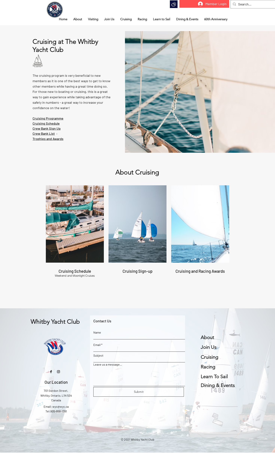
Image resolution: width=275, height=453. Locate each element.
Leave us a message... (107, 364)
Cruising (209, 357)
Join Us (208, 347)
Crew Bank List (44, 133)
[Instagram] (58, 372)
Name (97, 332)
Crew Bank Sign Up (47, 128)
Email (97, 344)
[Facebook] (51, 372)
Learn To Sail (214, 376)
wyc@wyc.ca (60, 406)
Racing (208, 367)
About (207, 337)
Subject (98, 355)
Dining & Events (218, 385)
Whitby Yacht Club (55, 321)
